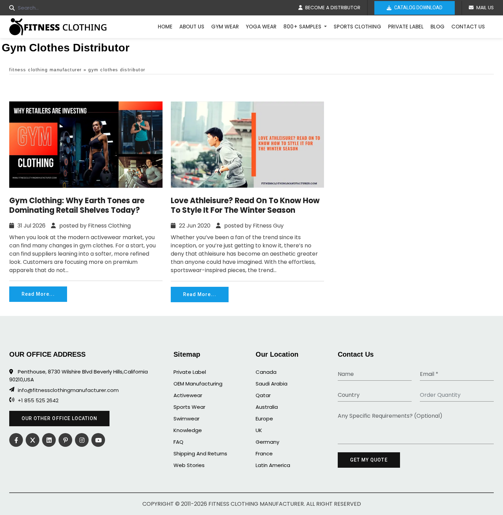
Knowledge (187, 430)
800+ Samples (303, 26)
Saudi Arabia (271, 383)
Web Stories (189, 465)
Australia (267, 406)
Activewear (187, 395)
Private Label (406, 26)
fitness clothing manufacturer (45, 69)
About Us (191, 26)
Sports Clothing (357, 26)
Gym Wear (225, 26)
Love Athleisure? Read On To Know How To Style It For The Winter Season (245, 205)
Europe (264, 418)
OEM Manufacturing (197, 383)
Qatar (263, 395)
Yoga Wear (261, 26)
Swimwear (186, 418)
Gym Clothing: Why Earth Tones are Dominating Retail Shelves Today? (76, 205)
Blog (437, 26)
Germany (267, 441)
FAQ (178, 441)
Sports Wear (189, 406)
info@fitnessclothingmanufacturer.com (68, 390)
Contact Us (468, 26)
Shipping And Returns (200, 453)
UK (259, 430)
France (264, 453)
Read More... (38, 294)
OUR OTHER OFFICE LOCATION (59, 418)
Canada (266, 372)
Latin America (273, 465)
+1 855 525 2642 (38, 400)
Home (165, 26)
